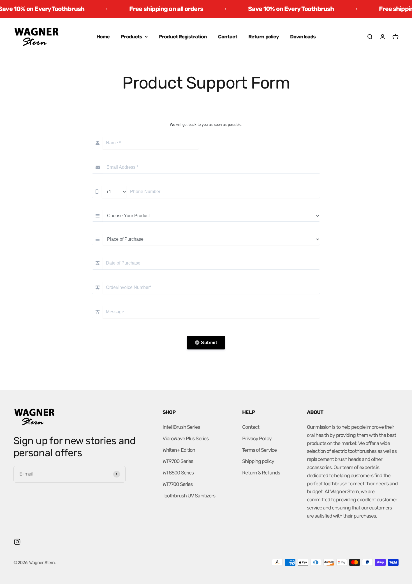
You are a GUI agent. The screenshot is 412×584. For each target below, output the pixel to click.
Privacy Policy (256, 438)
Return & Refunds (261, 473)
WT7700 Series (178, 484)
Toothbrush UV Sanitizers (189, 496)
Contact (227, 37)
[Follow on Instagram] (17, 542)
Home (103, 37)
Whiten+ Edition (179, 450)
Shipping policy (258, 461)
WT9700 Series (178, 461)
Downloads (303, 37)
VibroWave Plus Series (186, 438)
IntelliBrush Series (181, 427)
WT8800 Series (178, 473)
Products (131, 37)
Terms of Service (259, 450)
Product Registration (183, 37)
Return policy (263, 37)
